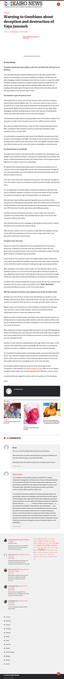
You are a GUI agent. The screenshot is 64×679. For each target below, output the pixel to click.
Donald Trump (52, 541)
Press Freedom (10, 652)
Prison (56, 550)
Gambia (39, 545)
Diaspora (46, 541)
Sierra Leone (35, 554)
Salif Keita (39, 552)
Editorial (8, 621)
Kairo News (14, 675)
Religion (35, 552)
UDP (53, 554)
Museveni (38, 547)
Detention (41, 541)
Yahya (34, 558)
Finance (8, 624)
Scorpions (51, 552)
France (50, 543)
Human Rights (46, 545)
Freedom (8, 628)
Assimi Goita (44, 538)
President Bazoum (50, 550)
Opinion (8, 644)
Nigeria (48, 547)
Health (8, 636)
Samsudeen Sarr (45, 552)
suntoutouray (14, 31)
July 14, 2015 (24, 31)
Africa (39, 538)
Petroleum (35, 550)
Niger (45, 547)
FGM (48, 543)
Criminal (52, 538)
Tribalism (49, 554)
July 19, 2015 (16, 526)
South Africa (41, 554)
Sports (8, 664)
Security (55, 552)
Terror (45, 554)
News (7, 640)
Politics (7, 12)
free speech (56, 543)
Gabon (34, 545)
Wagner (45, 556)
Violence (41, 556)
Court (49, 538)
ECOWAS (40, 543)
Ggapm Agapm (17, 474)
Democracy (35, 541)
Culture (8, 617)
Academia (35, 538)
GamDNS (11, 678)
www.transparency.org (34, 368)
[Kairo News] (32, 4)
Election (44, 543)
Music (42, 547)
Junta (34, 547)
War (48, 556)
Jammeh (54, 545)
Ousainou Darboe (54, 547)
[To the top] (58, 674)
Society (8, 660)
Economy (35, 543)
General (8, 632)
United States (36, 556)
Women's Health (53, 556)
